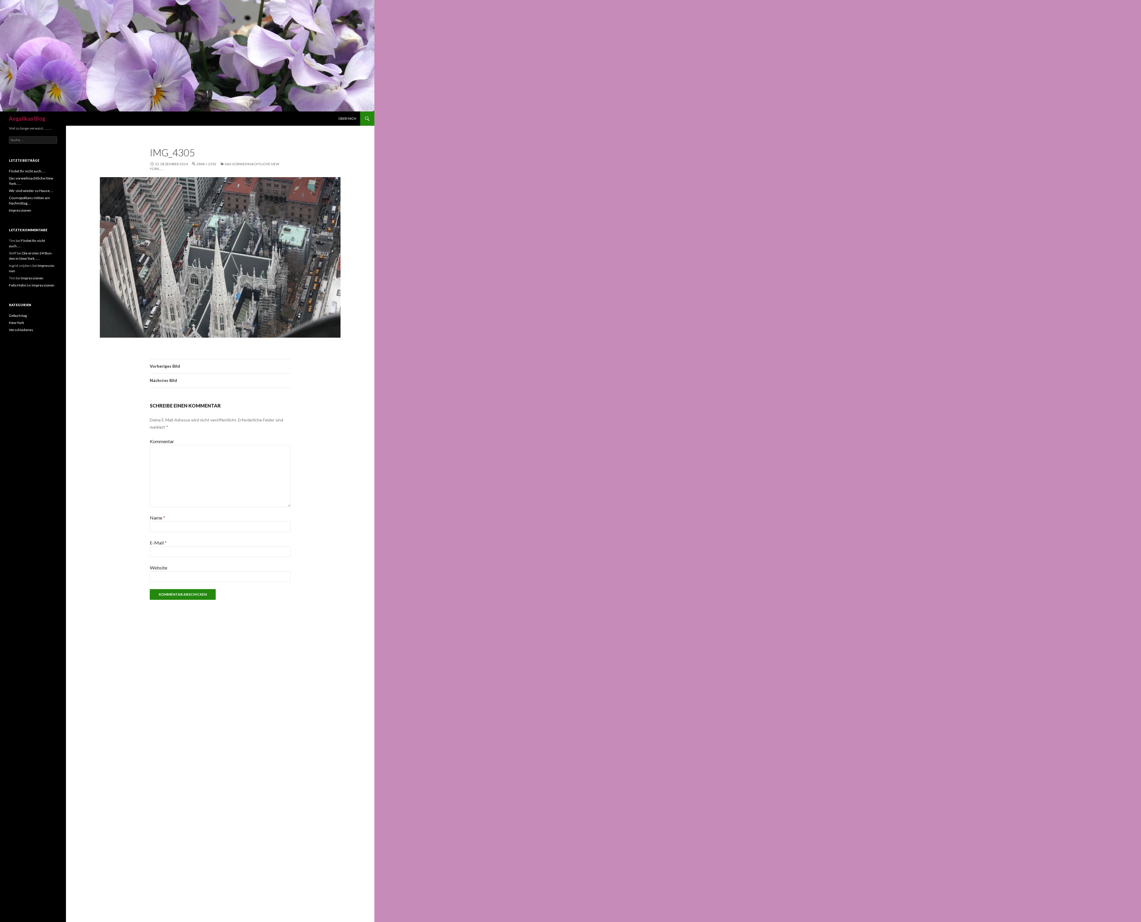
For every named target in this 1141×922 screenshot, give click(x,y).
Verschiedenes (21, 330)
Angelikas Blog (27, 118)
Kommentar (162, 441)
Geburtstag (18, 315)
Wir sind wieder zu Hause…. (31, 190)
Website (158, 567)
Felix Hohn (17, 285)
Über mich (347, 118)
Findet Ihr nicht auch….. (27, 171)
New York (16, 322)
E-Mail (158, 542)
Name (157, 517)
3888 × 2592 (206, 164)
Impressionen (20, 210)
